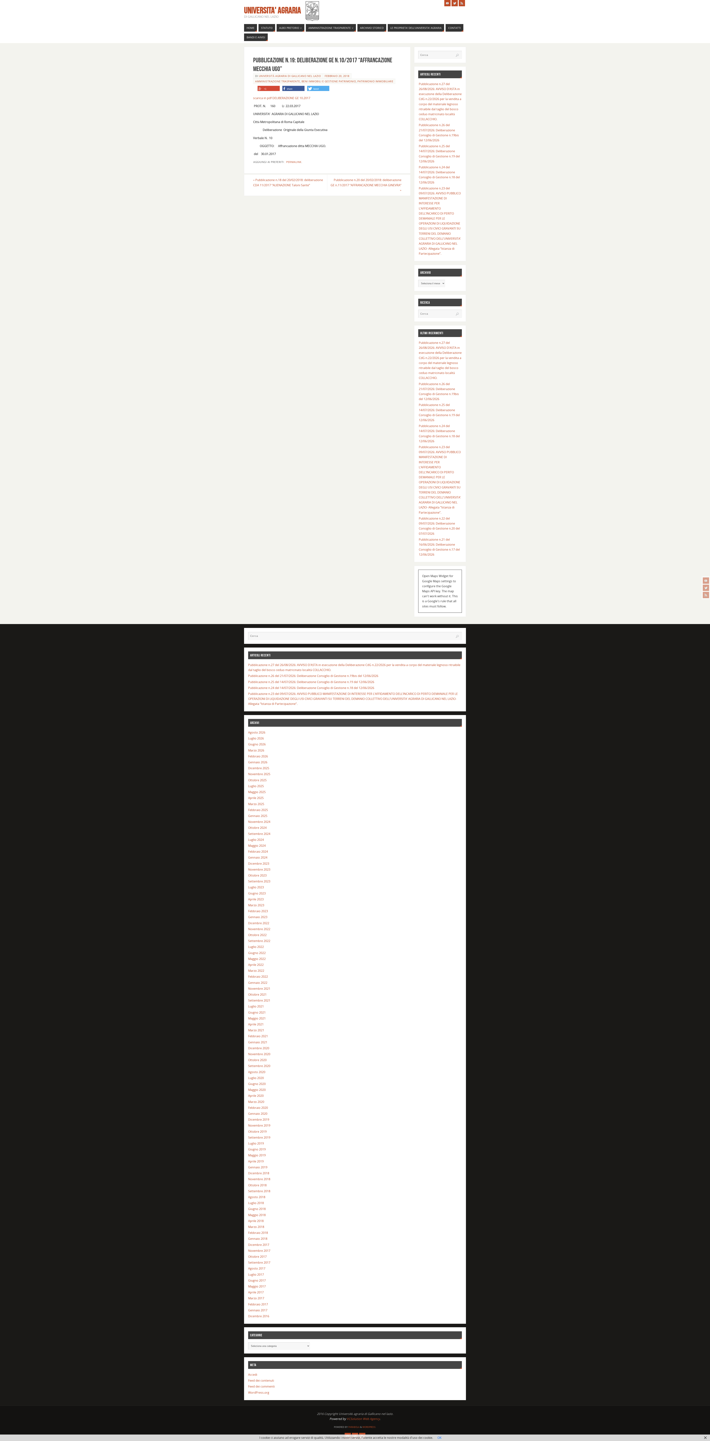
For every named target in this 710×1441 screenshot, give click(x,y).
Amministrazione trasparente (277, 81)
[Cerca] (457, 55)
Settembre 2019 (259, 1137)
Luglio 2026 (256, 738)
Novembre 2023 (259, 869)
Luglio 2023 (256, 887)
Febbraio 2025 (258, 810)
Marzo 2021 (256, 1030)
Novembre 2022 (259, 929)
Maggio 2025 (257, 792)
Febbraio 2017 (258, 1304)
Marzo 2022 (256, 971)
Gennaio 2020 (257, 1114)
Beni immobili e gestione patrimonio (329, 81)
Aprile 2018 (256, 1221)
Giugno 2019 (257, 1149)
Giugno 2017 (257, 1280)
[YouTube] (706, 580)
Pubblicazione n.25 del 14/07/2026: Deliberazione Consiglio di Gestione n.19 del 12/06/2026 (311, 682)
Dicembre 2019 (258, 1120)
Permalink (294, 162)
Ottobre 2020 (257, 1060)
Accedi (252, 1375)
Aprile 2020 (256, 1096)
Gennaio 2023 (257, 917)
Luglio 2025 (256, 786)
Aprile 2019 (256, 1161)
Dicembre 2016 (258, 1316)
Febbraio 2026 (258, 756)
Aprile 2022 (256, 965)
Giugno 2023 (257, 893)
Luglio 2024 (256, 840)
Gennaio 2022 (257, 983)
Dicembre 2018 (258, 1173)
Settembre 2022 (259, 941)
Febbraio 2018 (258, 1233)
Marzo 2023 (256, 905)
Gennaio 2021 (257, 1042)
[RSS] (706, 595)
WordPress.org (258, 1393)
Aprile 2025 (256, 798)
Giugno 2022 (257, 953)
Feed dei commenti (261, 1386)
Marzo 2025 (256, 804)
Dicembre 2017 (258, 1245)
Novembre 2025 (259, 774)
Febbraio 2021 (258, 1036)
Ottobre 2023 (257, 875)
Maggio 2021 (257, 1018)
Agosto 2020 (256, 1072)
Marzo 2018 (256, 1227)
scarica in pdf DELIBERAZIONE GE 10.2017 (281, 98)
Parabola (354, 1427)
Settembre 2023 (259, 881)
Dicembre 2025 (258, 768)
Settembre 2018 (259, 1191)
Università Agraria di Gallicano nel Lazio (290, 76)
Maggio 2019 (257, 1155)
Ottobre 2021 (257, 994)
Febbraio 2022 (258, 977)
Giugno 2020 (257, 1084)
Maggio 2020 (257, 1090)
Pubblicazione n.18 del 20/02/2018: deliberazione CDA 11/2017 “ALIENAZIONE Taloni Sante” (288, 182)
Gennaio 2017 (257, 1310)
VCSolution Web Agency (363, 1419)
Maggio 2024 (257, 846)
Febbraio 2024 (258, 852)
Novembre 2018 (259, 1179)
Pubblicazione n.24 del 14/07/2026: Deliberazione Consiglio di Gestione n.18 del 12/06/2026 (311, 688)
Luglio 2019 (256, 1143)
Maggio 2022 (257, 959)
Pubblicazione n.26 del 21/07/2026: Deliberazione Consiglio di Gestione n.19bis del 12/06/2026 (313, 676)
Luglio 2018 (256, 1203)
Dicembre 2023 (258, 864)
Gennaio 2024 (257, 857)
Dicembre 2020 (258, 1048)
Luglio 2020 (256, 1078)
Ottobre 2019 (257, 1132)
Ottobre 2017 (257, 1257)
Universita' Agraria (272, 10)
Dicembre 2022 (258, 923)
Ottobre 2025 (257, 780)
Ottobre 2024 (257, 828)
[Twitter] (706, 588)
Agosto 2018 (256, 1197)
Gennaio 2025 (257, 816)
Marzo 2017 (256, 1298)
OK (439, 1438)
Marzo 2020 (256, 1102)
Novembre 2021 (259, 989)
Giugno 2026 (257, 744)
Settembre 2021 (259, 1000)
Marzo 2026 (256, 750)
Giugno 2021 (257, 1012)
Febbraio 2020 (258, 1108)
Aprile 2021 (256, 1024)
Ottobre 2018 (257, 1185)
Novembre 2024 (259, 822)
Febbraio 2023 (258, 911)
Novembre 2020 (259, 1054)
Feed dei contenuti (261, 1380)
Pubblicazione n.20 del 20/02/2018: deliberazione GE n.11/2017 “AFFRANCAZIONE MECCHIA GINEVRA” (366, 185)
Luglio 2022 (256, 947)
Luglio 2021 (256, 1006)
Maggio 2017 (257, 1286)
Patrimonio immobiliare (375, 81)
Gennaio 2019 (257, 1167)
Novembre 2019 (259, 1125)
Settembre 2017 (259, 1262)
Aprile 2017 (256, 1292)
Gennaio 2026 (257, 762)
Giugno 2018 (257, 1209)
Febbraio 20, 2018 (337, 76)
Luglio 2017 (256, 1275)
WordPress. (369, 1427)
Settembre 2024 (259, 834)
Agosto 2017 (256, 1268)
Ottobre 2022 (257, 935)
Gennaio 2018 (257, 1239)
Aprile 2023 (256, 899)
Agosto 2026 (256, 732)
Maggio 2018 (257, 1215)
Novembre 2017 (259, 1251)
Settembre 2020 (259, 1066)
